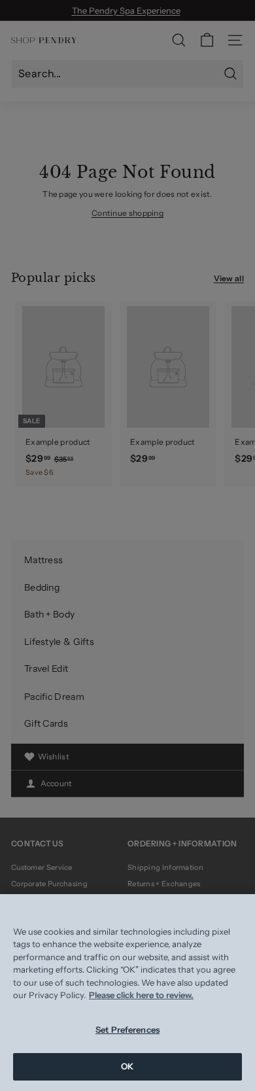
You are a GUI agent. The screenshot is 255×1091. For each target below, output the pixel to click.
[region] (127, 992)
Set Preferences (127, 1029)
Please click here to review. (141, 995)
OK (127, 1066)
